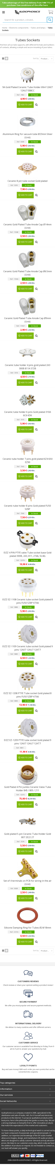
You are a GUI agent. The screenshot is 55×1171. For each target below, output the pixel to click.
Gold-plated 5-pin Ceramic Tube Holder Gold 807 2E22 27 (27, 835)
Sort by (36, 58)
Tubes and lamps (38, 27)
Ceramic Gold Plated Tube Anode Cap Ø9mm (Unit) (27, 320)
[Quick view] (36, 103)
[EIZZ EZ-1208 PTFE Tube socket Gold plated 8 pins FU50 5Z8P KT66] (27, 681)
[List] (6, 58)
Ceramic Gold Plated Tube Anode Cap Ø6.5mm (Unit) (27, 273)
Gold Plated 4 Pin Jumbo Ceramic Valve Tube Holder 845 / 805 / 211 (27, 788)
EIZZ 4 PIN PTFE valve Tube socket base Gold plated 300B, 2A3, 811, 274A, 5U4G (27, 554)
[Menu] (3, 12)
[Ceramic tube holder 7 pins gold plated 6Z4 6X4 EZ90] (27, 446)
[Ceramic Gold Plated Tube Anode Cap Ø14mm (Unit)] (27, 212)
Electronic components (19, 27)
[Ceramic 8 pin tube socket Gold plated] (27, 168)
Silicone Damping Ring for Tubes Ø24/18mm (27, 927)
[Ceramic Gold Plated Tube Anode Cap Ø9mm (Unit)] (27, 306)
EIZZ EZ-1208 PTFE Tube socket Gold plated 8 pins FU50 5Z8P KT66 (27, 695)
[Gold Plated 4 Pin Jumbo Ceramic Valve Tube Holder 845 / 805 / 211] (27, 774)
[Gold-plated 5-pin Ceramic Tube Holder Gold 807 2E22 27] (27, 821)
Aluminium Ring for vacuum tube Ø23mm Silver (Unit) (27, 136)
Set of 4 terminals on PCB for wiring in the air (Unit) (27, 882)
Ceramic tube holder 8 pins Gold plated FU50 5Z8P (27, 507)
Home (4, 27)
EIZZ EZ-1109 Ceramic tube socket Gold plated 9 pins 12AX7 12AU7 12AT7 (27, 648)
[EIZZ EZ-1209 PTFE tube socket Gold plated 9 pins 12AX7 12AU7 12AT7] (27, 727)
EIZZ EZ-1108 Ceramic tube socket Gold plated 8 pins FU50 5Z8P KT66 (27, 601)
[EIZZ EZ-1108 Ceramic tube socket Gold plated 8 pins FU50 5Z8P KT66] (27, 587)
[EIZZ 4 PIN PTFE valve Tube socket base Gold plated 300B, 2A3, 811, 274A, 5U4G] (27, 540)
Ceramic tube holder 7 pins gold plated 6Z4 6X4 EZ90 (27, 460)
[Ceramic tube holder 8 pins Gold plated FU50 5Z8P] (27, 493)
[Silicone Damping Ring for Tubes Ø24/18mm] (27, 915)
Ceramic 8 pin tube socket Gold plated (27, 180)
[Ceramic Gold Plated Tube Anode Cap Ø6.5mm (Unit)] (27, 259)
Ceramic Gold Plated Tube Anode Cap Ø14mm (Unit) (27, 226)
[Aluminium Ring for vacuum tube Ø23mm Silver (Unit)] (27, 121)
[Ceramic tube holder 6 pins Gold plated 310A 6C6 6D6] (27, 399)
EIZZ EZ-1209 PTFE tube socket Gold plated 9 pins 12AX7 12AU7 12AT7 (27, 742)
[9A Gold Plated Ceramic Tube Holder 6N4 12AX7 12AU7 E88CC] (27, 75)
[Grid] (3, 58)
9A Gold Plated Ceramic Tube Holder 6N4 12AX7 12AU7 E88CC (27, 89)
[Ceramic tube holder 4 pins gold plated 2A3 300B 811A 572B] (27, 352)
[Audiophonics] (27, 12)
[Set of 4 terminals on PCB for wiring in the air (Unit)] (27, 868)
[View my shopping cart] (52, 12)
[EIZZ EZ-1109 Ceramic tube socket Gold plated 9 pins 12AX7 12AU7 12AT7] (27, 634)
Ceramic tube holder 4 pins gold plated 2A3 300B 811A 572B (27, 367)
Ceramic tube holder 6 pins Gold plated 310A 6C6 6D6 (27, 413)
